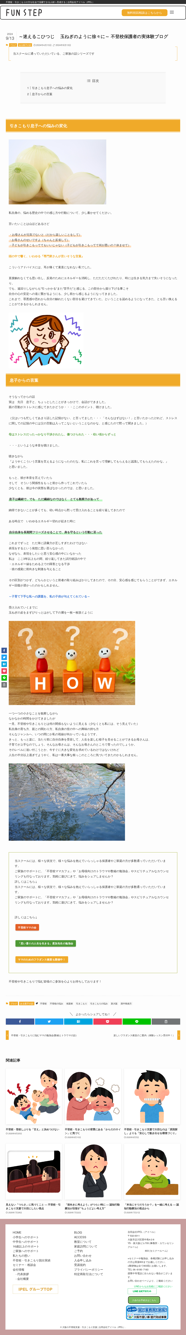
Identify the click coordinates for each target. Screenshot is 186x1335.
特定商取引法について (88, 1274)
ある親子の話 (25, 44)
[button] (20, 1021)
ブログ (13, 44)
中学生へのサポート (26, 1242)
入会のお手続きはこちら (144, 1300)
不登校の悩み (56, 1003)
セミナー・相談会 (24, 1265)
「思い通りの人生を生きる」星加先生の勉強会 (45, 943)
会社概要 (23, 1279)
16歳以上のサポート (26, 1246)
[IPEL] (24, 13)
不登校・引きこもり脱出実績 (31, 1260)
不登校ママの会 (27, 927)
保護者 (69, 1003)
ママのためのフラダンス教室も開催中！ (41, 959)
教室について (83, 1242)
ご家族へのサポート (26, 1251)
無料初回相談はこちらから (144, 12)
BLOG (78, 1232)
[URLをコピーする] (166, 1021)
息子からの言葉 (42, 94)
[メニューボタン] (171, 12)
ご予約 (78, 1251)
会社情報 (18, 1269)
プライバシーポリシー (88, 1269)
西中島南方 (126, 1003)
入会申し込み (83, 1260)
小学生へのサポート (26, 1237)
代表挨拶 (23, 1274)
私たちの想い (21, 1255)
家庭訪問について (85, 1246)
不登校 (43, 1003)
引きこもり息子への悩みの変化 (52, 88)
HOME (17, 1232)
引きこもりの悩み (99, 1003)
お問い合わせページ (138, 1280)
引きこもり (81, 1003)
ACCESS (80, 1237)
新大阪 (114, 1003)
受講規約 (80, 1265)
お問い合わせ (83, 1255)
